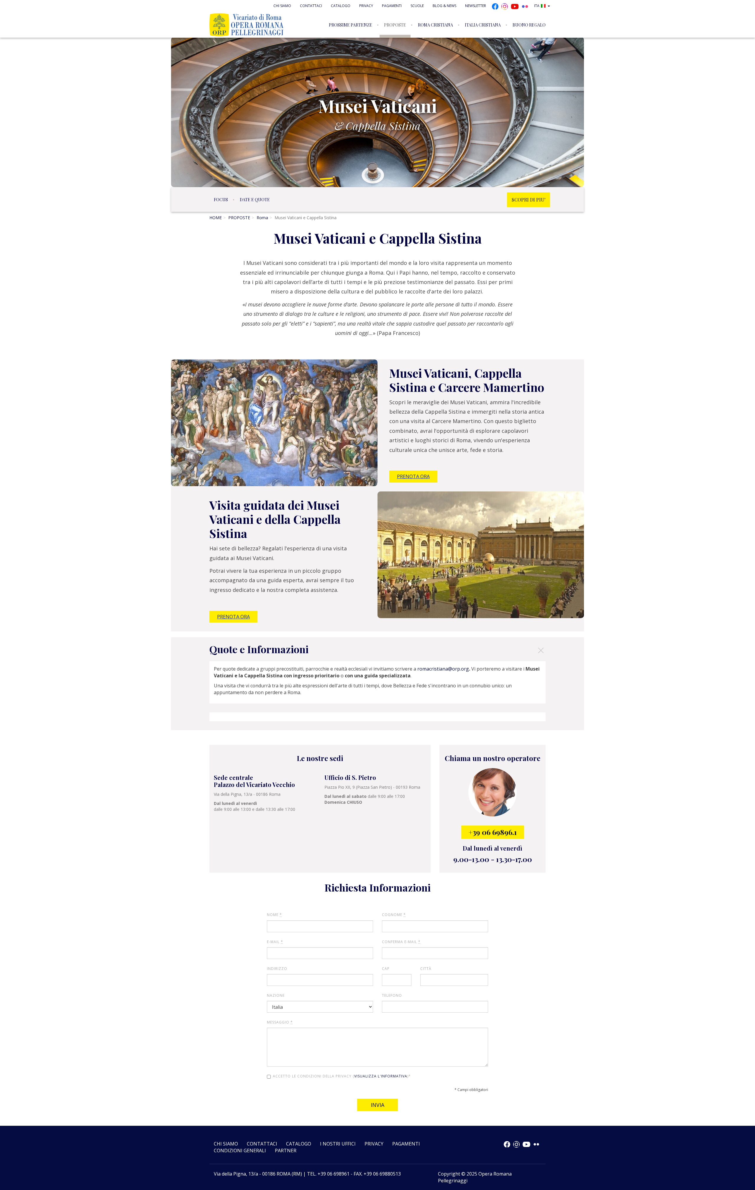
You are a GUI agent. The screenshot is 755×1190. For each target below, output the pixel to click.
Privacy (366, 5)
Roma (262, 217)
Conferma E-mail (401, 941)
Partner (285, 1150)
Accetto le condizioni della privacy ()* (342, 1076)
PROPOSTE (395, 25)
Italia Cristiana (483, 25)
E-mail (275, 941)
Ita (536, 5)
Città (425, 968)
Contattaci (311, 5)
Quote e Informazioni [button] (376, 649)
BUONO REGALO (529, 25)
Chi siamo (282, 5)
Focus (221, 199)
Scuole (417, 5)
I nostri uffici (338, 1144)
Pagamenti (392, 5)
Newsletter (475, 5)
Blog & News (444, 5)
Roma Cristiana (435, 25)
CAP (386, 968)
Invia (377, 1104)
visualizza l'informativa (380, 1076)
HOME (215, 217)
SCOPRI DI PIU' (528, 200)
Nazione (276, 995)
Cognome (394, 914)
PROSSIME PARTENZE (350, 25)
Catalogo (340, 5)
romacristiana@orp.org (443, 669)
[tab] (377, 649)
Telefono (392, 995)
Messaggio (280, 1022)
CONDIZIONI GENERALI (240, 1150)
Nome (274, 914)
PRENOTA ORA (413, 476)
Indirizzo (277, 968)
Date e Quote (255, 199)
